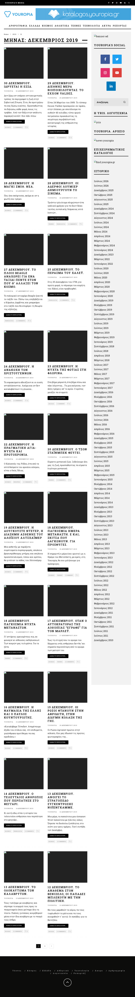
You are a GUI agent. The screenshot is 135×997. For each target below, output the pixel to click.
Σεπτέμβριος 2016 (104, 406)
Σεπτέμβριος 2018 (104, 346)
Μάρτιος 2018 (101, 360)
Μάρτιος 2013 (101, 548)
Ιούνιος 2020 (101, 273)
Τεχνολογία (91, 25)
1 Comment (61, 403)
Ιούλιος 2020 (101, 268)
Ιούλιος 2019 (101, 323)
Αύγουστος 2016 (103, 410)
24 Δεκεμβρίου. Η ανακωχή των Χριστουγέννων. (19, 370)
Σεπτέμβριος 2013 (104, 520)
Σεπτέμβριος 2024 (104, 213)
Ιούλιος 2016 (101, 415)
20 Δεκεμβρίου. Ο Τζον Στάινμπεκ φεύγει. (67, 451)
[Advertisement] (114, 664)
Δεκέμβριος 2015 (103, 438)
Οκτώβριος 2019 (103, 309)
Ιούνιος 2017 (101, 369)
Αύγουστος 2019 (103, 318)
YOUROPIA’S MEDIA (14, 3)
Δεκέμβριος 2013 (103, 507)
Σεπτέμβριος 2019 (104, 314)
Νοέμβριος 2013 (103, 511)
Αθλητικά (62, 25)
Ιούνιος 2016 (101, 419)
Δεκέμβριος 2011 (103, 612)
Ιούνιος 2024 (101, 227)
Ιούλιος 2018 (101, 351)
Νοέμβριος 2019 (103, 305)
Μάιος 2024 (100, 231)
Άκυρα (106, 25)
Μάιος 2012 (100, 589)
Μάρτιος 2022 (102, 259)
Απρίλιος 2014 (102, 493)
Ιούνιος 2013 (101, 534)
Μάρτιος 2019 (101, 332)
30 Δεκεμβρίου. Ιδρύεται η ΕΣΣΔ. (18, 84)
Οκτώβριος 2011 (103, 621)
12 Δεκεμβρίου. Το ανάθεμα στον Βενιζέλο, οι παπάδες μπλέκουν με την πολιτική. (67, 894)
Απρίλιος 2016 (102, 429)
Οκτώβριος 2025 (103, 194)
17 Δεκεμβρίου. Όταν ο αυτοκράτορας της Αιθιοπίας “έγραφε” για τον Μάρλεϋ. (67, 626)
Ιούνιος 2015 (101, 461)
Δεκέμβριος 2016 (103, 392)
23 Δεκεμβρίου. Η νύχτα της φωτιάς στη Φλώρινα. (67, 370)
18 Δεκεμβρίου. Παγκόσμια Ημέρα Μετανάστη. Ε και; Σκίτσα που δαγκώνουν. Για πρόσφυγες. (64, 536)
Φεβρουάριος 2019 (104, 337)
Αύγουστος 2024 (103, 217)
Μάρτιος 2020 (102, 286)
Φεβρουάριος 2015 (104, 475)
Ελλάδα (34, 25)
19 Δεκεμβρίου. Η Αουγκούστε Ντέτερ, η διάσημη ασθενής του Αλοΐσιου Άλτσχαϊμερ (23, 532)
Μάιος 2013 (100, 539)
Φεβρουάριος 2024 (104, 245)
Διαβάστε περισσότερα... (14, 121)
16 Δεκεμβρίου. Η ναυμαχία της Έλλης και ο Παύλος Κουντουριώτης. (22, 712)
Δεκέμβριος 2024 (104, 208)
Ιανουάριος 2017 (103, 387)
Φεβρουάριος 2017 (104, 383)
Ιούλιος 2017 (101, 364)
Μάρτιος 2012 (101, 598)
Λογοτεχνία (60, 973)
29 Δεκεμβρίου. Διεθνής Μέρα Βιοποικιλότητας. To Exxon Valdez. (66, 88)
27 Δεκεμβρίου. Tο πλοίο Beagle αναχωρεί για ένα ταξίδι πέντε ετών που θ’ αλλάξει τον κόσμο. (21, 278)
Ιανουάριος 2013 (103, 557)
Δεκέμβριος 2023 (104, 254)
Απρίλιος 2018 (102, 355)
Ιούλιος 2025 (101, 204)
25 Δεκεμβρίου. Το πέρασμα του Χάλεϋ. (66, 271)
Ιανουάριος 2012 (103, 608)
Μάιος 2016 (100, 424)
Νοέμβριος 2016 (103, 396)
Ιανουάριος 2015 (103, 479)
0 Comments (18, 127)
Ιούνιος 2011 (101, 635)
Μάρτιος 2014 (102, 497)
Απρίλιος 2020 (102, 282)
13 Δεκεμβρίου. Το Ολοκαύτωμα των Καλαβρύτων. (20, 890)
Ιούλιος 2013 (101, 530)
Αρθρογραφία (18, 25)
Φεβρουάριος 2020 (104, 291)
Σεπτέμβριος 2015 (104, 452)
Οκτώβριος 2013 (103, 516)
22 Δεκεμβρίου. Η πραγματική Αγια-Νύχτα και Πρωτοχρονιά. (20, 449)
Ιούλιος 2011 (101, 631)
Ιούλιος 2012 (101, 580)
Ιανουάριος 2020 (103, 296)
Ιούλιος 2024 (101, 222)
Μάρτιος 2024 (102, 240)
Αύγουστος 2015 (103, 456)
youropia (8, 91)
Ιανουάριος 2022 (103, 263)
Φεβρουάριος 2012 (104, 603)
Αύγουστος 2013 (103, 525)
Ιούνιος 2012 (101, 585)
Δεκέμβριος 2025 (104, 190)
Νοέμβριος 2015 (103, 442)
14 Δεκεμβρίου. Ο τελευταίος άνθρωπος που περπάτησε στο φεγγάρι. (23, 799)
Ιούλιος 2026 (101, 181)
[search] (124, 102)
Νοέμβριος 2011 (103, 617)
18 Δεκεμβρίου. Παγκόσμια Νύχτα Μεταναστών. (20, 624)
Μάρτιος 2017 (102, 378)
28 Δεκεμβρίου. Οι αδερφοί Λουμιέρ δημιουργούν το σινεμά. (63, 188)
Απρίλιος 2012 (102, 594)
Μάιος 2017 (100, 373)
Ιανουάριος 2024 (103, 250)
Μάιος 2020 (100, 277)
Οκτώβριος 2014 (103, 488)
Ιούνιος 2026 (101, 185)
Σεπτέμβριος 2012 (104, 575)
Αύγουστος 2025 (103, 199)
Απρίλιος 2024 (102, 236)
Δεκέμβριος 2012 (103, 562)
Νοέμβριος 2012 (103, 566)
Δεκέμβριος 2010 (103, 640)
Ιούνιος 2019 (101, 328)
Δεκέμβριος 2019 (103, 300)
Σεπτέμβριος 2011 (104, 626)
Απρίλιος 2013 (102, 543)
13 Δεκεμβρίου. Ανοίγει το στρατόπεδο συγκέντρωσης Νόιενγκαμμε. (61, 800)
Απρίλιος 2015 (102, 465)
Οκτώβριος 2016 (103, 401)
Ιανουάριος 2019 (103, 341)
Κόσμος (47, 25)
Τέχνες (76, 25)
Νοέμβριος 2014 (103, 484)
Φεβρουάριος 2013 (104, 553)
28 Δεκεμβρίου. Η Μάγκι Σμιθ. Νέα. (19, 184)
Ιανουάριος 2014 (103, 502)
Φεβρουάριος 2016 (104, 433)
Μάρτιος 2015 (101, 470)
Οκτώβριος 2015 (103, 447)
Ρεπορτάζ (120, 25)
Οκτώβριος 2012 (103, 571)
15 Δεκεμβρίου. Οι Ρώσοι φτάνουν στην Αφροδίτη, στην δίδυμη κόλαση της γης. (66, 714)
